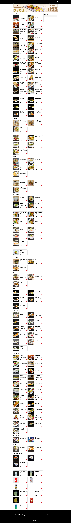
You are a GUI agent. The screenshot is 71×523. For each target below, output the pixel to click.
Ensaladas (45, 3)
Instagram (37, 514)
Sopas (31, 3)
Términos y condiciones (27, 516)
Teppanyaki (49, 3)
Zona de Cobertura (26, 514)
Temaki (55, 3)
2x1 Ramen (25, 3)
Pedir (48, 514)
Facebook (37, 515)
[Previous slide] (13, 8)
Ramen (34, 3)
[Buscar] (13, 3)
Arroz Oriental (37, 3)
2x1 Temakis (22, 3)
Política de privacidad (26, 517)
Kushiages (40, 3)
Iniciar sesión (48, 515)
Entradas (29, 3)
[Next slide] (57, 8)
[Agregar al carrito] (26, 20)
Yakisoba (52, 3)
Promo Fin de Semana (17, 3)
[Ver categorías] (57, 3)
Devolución (25, 515)
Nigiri (43, 3)
